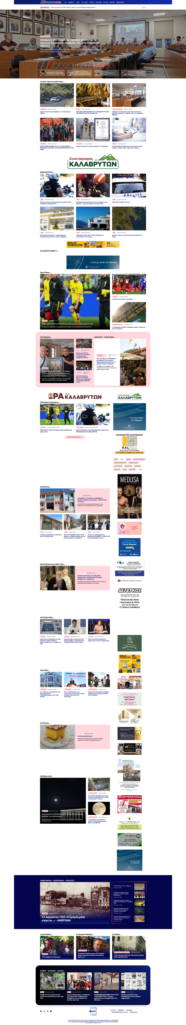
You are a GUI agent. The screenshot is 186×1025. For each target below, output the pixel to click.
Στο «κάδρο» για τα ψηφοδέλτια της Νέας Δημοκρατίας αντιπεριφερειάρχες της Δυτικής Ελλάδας (50, 694)
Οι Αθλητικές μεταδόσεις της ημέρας (122, 299)
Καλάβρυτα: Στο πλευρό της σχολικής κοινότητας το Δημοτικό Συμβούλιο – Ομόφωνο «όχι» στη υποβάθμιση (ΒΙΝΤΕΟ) (70, 42)
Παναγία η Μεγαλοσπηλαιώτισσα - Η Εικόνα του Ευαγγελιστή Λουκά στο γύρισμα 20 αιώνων (122, 918)
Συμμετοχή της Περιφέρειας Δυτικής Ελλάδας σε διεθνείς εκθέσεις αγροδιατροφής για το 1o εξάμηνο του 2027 (50, 641)
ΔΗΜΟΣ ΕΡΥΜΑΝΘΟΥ (139, 459)
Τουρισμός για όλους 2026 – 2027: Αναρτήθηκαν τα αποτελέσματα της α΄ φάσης (90, 236)
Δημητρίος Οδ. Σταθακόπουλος (122, 952)
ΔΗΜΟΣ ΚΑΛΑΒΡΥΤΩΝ (45, 36)
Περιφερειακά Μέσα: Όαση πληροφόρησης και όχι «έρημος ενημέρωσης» (131, 996)
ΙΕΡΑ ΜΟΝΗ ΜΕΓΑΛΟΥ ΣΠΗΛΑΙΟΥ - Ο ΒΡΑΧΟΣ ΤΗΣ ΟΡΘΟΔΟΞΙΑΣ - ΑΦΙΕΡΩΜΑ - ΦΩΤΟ (123, 902)
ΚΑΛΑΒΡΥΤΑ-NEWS (93, 793)
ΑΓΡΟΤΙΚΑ (43, 636)
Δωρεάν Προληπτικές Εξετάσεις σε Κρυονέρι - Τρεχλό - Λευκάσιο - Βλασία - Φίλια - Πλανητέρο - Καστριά (127, 147)
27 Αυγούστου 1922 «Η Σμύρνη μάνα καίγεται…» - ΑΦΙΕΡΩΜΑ (63, 918)
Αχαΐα (122, 459)
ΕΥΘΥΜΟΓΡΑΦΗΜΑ (82, 950)
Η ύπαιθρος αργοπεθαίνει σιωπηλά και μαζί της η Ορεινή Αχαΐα (50, 535)
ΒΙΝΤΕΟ (78, 109)
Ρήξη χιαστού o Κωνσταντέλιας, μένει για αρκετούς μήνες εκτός (67, 324)
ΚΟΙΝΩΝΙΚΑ (137, 466)
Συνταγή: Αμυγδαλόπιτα (85, 736)
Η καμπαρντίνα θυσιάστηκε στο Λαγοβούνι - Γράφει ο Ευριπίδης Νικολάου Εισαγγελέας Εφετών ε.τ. (91, 955)
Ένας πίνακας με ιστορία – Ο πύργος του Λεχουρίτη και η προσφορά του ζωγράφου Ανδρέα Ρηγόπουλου (56, 373)
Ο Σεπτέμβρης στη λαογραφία (51, 957)
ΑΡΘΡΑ (42, 992)
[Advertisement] (75, 451)
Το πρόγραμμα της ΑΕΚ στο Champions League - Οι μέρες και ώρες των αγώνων (128, 328)
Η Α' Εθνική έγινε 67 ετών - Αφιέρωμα (122, 886)
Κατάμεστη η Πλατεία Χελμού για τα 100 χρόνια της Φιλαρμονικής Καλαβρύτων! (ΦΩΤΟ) (83, 355)
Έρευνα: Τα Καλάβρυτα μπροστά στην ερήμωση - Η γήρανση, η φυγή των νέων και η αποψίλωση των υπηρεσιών (74, 536)
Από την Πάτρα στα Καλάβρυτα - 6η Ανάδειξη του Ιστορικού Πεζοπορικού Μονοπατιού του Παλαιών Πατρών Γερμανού (106, 361)
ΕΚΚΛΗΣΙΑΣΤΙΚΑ (81, 573)
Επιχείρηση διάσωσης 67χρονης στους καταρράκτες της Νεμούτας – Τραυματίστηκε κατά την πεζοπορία (91, 202)
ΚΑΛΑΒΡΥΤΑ (43, 109)
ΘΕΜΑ (78, 350)
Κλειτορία (117, 469)
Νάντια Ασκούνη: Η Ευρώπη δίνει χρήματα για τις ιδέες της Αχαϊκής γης (98, 639)
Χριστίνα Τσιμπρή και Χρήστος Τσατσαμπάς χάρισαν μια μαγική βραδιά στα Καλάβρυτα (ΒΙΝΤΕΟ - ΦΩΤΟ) (83, 379)
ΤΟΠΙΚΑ (140, 469)
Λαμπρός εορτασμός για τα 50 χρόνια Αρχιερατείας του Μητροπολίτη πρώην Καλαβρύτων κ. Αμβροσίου (90, 577)
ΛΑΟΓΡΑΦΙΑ (45, 954)
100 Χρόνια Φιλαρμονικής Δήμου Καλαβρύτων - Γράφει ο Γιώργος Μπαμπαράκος (121, 894)
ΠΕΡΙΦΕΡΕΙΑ (43, 689)
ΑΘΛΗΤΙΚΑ (45, 320)
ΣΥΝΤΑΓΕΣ (80, 733)
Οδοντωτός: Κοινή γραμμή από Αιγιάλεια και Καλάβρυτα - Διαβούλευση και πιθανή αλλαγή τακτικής (99, 536)
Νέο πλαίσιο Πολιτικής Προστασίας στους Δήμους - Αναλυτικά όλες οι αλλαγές (136, 73)
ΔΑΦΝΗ (128, 459)
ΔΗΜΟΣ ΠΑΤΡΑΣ (133, 462)
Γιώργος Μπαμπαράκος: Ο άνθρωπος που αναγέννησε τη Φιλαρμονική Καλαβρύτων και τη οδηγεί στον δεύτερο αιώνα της (78, 997)
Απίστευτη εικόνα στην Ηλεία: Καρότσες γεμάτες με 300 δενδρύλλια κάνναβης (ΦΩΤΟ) (55, 202)
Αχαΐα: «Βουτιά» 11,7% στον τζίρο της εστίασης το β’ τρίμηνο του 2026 (55, 73)
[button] (143, 7)
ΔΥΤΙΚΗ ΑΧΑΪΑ (118, 466)
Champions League (117, 324)
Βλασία (114, 143)
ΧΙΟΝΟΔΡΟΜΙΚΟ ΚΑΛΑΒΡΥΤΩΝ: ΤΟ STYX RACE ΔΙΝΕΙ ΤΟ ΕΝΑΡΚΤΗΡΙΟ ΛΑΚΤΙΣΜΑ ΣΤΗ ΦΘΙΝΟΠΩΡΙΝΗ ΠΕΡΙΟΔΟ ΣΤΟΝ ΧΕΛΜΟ (57, 148)
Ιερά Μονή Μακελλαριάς (100, 355)
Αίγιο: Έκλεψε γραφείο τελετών (121, 202)
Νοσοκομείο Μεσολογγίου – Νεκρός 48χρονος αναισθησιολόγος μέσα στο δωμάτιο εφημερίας (53, 236)
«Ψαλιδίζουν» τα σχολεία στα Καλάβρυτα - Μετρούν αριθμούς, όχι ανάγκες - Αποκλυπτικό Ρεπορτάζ (82, 73)
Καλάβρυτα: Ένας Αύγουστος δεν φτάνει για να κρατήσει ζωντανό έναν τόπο (51, 996)
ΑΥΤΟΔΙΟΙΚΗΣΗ (68, 689)
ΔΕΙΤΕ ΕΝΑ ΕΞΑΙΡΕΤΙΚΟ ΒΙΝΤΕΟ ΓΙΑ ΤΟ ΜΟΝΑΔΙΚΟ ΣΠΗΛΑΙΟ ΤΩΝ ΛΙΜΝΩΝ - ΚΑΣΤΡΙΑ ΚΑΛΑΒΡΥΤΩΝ (92, 112)
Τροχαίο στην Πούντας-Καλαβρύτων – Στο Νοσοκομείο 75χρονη (67, 7)
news (42, 199)
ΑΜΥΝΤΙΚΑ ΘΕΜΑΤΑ (93, 689)
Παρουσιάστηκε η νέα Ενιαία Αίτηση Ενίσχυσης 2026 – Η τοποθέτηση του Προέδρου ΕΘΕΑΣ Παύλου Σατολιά (74, 640)
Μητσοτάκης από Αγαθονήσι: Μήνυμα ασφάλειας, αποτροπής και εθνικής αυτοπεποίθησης (98, 693)
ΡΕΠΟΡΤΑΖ (132, 469)
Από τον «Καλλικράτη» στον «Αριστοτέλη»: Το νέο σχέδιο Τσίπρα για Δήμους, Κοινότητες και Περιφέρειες (74, 694)
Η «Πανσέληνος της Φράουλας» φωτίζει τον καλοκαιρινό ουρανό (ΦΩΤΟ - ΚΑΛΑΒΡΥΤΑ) (97, 821)
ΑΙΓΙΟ (115, 459)
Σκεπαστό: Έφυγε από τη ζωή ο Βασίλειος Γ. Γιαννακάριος (92, 146)
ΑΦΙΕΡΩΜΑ (45, 913)
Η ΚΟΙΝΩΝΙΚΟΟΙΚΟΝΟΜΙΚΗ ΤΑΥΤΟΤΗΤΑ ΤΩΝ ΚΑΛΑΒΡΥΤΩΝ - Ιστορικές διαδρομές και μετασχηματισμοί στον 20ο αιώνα (106, 997)
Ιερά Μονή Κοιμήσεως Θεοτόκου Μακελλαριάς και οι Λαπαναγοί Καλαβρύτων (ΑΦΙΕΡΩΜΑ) (121, 910)
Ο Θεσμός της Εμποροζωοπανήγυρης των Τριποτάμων (107, 73)
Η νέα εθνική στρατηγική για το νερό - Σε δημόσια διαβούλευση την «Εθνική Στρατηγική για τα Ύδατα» (98, 797)
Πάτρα (124, 469)
